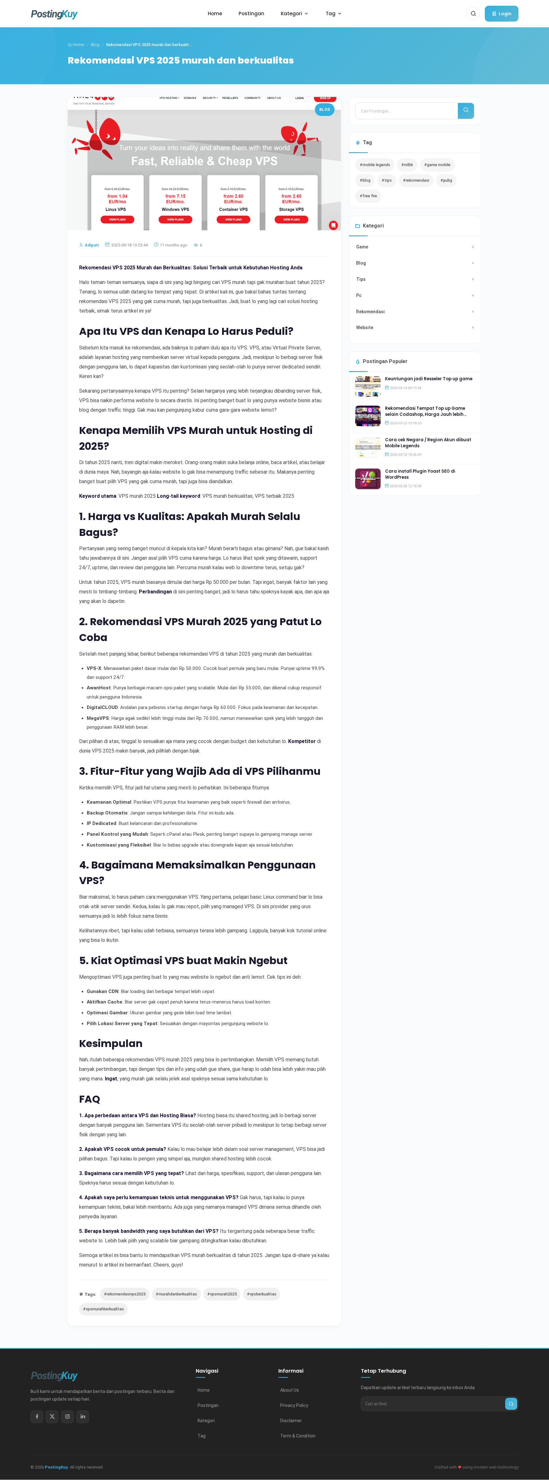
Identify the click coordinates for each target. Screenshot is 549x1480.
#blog (365, 180)
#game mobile (437, 164)
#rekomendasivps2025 (125, 1294)
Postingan (208, 1405)
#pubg (446, 180)
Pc (359, 295)
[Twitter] (52, 1416)
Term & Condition (297, 1435)
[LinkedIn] (82, 1416)
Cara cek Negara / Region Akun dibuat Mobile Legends (428, 443)
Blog (95, 44)
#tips (387, 180)
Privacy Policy (294, 1405)
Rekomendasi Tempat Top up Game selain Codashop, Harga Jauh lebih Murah (425, 414)
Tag (202, 1435)
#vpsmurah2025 (222, 1294)
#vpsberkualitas (261, 1294)
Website (364, 327)
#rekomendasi (416, 180)
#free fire (368, 195)
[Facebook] (36, 1416)
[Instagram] (67, 1416)
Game (362, 246)
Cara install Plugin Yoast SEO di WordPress (420, 474)
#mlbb (407, 164)
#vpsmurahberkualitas (103, 1309)
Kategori (206, 1420)
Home (78, 44)
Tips (361, 279)
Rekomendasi (370, 311)
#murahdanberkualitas (176, 1294)
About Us (289, 1390)
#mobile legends (375, 164)
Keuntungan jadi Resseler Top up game (428, 379)
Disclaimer (291, 1420)
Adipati (92, 245)
